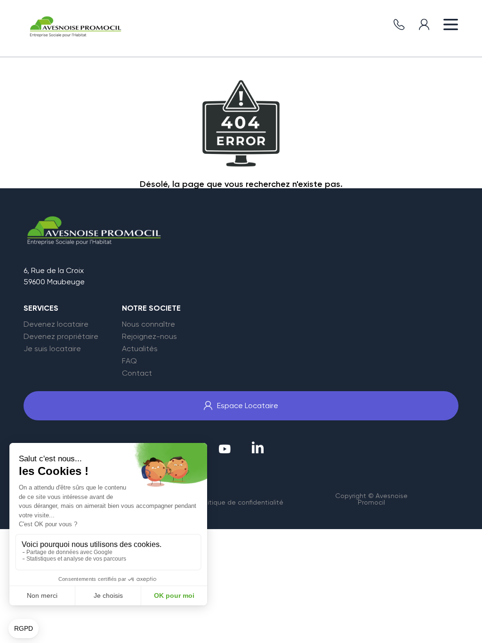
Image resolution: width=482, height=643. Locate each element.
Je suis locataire (52, 349)
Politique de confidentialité (240, 502)
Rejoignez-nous (149, 336)
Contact (137, 373)
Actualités (140, 349)
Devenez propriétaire (61, 336)
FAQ (129, 361)
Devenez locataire (56, 324)
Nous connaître (148, 324)
